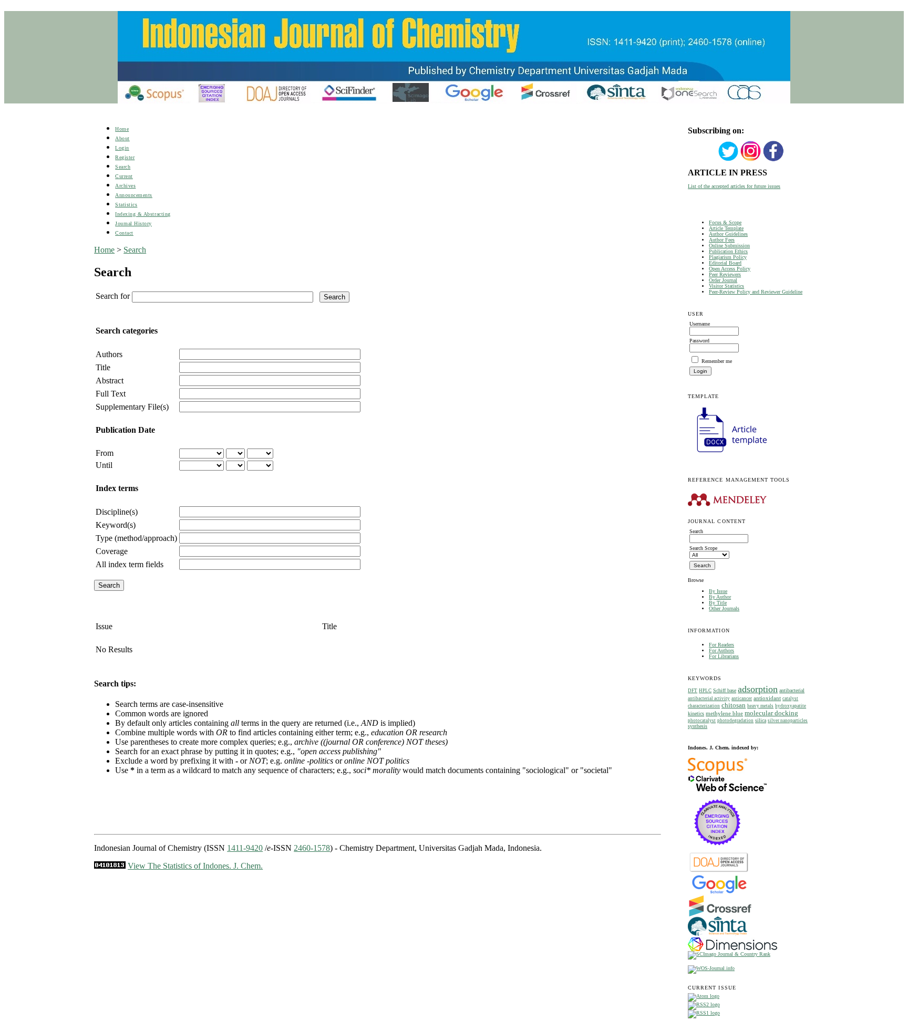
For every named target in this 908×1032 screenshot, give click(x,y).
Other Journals (724, 608)
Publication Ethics (728, 251)
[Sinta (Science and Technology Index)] (717, 936)
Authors (109, 354)
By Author (720, 597)
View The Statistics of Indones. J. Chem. (195, 865)
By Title (718, 603)
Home (122, 129)
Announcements (133, 195)
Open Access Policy (729, 269)
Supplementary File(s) (132, 406)
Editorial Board (725, 263)
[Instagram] (750, 160)
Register (125, 157)
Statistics (126, 204)
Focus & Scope (725, 222)
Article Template (726, 228)
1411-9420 (245, 847)
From (104, 453)
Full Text (111, 393)
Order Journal (723, 280)
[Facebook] (773, 160)
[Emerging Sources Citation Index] (717, 850)
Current (124, 176)
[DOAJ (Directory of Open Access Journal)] (719, 871)
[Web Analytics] (110, 865)
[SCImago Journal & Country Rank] (729, 954)
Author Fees (722, 240)
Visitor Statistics (726, 286)
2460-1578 (312, 847)
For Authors (721, 650)
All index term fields (129, 564)
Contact (124, 233)
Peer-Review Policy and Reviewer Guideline (755, 292)
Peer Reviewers (725, 274)
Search (122, 167)
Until (104, 465)
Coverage (112, 551)
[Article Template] (727, 453)
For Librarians (724, 656)
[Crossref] (720, 915)
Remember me (716, 361)
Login (122, 148)
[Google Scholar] (719, 892)
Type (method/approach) (136, 538)
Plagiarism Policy (728, 257)
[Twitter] (728, 160)
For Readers (721, 645)
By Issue (718, 591)
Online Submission (729, 245)
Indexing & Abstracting (142, 214)
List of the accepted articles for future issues (734, 186)
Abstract (109, 380)
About (122, 138)
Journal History (133, 223)
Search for (113, 295)
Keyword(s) (116, 524)
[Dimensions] (732, 949)
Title (103, 367)
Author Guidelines (728, 234)
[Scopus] (717, 773)
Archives (125, 186)
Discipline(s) (117, 511)
